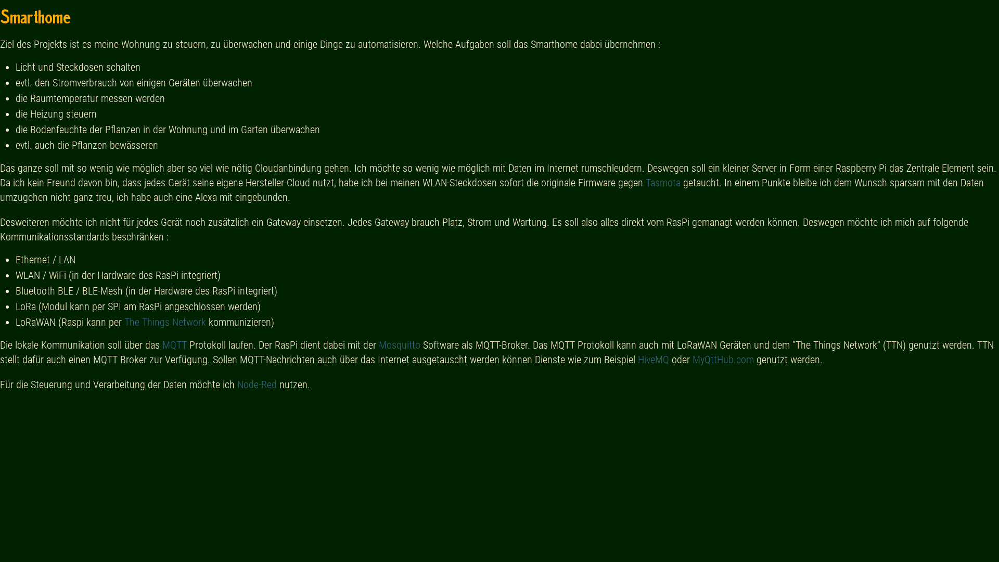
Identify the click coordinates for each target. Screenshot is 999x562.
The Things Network (165, 322)
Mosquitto (399, 345)
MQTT (174, 345)
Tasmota (663, 182)
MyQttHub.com (723, 359)
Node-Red (257, 384)
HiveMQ (653, 359)
